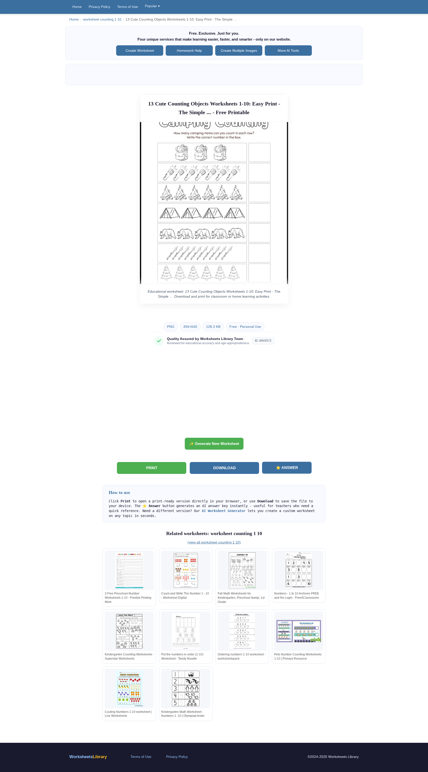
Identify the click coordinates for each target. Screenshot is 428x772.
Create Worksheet (140, 50)
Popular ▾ (152, 6)
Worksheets (88, 756)
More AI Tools (288, 50)
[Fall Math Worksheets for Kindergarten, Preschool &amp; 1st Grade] (242, 570)
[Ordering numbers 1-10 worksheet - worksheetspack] (242, 631)
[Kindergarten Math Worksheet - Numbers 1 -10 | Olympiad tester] (185, 688)
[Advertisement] (214, 393)
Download (224, 468)
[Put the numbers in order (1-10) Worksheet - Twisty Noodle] (185, 631)
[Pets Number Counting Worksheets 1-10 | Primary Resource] (298, 631)
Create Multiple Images (239, 50)
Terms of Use (127, 7)
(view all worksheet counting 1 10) (214, 542)
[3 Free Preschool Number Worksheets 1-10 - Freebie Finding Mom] (129, 570)
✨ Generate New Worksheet (214, 443)
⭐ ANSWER (287, 467)
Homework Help (189, 50)
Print (151, 468)
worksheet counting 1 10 (102, 19)
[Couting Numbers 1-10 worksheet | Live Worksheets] (129, 688)
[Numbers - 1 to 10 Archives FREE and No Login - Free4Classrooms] (298, 570)
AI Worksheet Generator (223, 511)
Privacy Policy (99, 7)
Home (77, 7)
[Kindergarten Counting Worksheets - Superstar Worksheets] (129, 631)
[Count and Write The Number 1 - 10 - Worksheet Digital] (185, 570)
